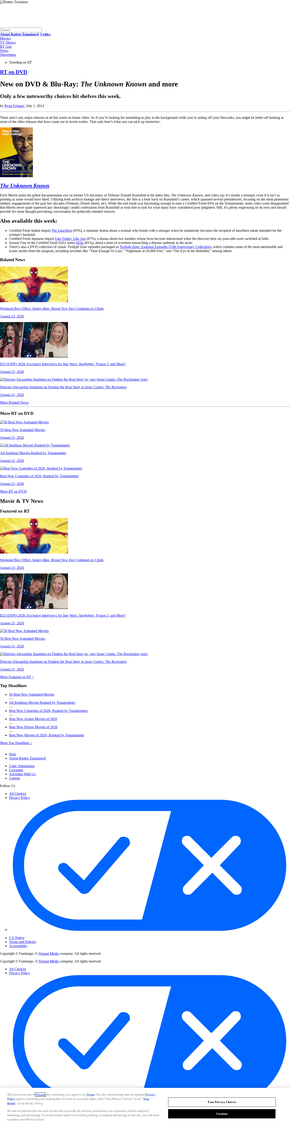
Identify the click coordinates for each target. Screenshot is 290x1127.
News (4, 51)
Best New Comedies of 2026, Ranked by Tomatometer (48, 711)
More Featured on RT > (17, 677)
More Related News (14, 402)
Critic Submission (21, 766)
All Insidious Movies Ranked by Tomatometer (42, 702)
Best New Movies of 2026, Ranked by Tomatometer (46, 735)
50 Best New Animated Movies (31, 694)
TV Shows (8, 42)
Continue (222, 1113)
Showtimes (8, 55)
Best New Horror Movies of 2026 (33, 727)
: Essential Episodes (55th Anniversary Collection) (165, 247)
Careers (14, 778)
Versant (40, 1094)
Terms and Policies (22, 942)
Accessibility (18, 946)
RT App (6, 46)
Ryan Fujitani (15, 106)
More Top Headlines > (16, 743)
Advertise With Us (22, 774)
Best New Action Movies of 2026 (33, 719)
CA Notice (16, 938)
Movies (5, 38)
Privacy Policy (19, 798)
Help (12, 754)
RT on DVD (13, 72)
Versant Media (48, 953)
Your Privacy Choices (28, 934)
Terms (91, 1094)
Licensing (16, 770)
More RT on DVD (13, 491)
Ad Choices (17, 793)
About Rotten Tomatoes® (27, 758)
